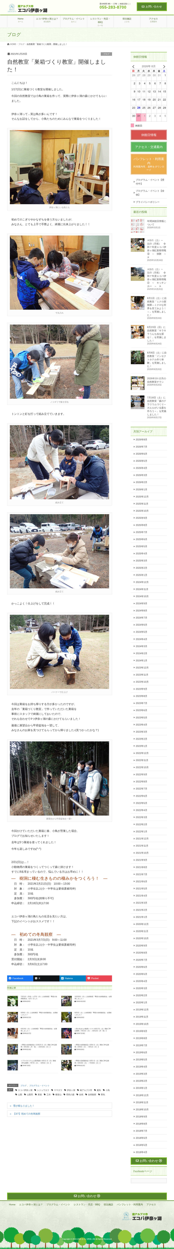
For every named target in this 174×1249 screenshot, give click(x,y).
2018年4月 (141, 1152)
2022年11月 (142, 760)
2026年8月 (141, 439)
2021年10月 (142, 852)
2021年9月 (141, 860)
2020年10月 (142, 938)
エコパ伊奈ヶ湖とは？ (31, 1204)
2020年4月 (141, 981)
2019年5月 (141, 1059)
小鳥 (108, 1090)
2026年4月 (141, 468)
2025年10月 (142, 510)
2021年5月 (141, 888)
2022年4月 (141, 810)
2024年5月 (141, 632)
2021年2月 (141, 910)
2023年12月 (142, 667)
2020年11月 (142, 931)
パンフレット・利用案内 (130, 1204)
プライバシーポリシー (148, 202)
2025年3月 (141, 560)
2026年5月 (141, 461)
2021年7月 (141, 874)
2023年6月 (141, 710)
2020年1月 (141, 1002)
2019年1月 (141, 1088)
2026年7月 (141, 446)
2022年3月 (141, 817)
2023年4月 (141, 724)
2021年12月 (142, 838)
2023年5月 (141, 717)
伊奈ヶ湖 (71, 1090)
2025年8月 (141, 525)
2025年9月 (141, 518)
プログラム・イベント (39, 1085)
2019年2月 (141, 1081)
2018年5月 (141, 1145)
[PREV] (134, 66)
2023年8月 (141, 696)
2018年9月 (141, 1116)
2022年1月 (141, 831)
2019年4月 (141, 1066)
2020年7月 (141, 959)
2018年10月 (142, 1109)
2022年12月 (142, 753)
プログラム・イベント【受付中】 (150, 181)
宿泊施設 (108, 1204)
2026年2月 (141, 482)
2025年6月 (141, 539)
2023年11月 (142, 674)
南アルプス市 (86, 1090)
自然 (81, 1094)
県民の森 (70, 1094)
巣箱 (40, 1094)
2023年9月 (141, 689)
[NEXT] (163, 66)
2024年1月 (141, 660)
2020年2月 (141, 995)
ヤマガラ (58, 1090)
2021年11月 (142, 845)
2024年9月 (141, 603)
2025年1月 (141, 575)
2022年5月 (141, 803)
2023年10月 (142, 681)
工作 (49, 1094)
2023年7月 (141, 703)
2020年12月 (142, 924)
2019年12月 (142, 1009)
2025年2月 (141, 568)
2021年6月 (141, 881)
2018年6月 (141, 1138)
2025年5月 (141, 546)
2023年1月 (141, 746)
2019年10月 (142, 1024)
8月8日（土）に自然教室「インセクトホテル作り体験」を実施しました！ (157, 359)
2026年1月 (141, 489)
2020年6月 (141, 967)
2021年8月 (141, 867)
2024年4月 (141, 639)
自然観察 (92, 1094)
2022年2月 (141, 824)
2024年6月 (141, 624)
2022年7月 (141, 788)
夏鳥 (99, 1090)
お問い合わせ (154, 6)
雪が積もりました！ (23, 1105)
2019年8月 (141, 1038)
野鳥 (103, 1094)
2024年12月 (142, 582)
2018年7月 (141, 1130)
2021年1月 (141, 917)
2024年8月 (141, 610)
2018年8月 (141, 1123)
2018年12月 (142, 1095)
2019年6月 (141, 1052)
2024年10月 (142, 596)
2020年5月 (141, 974)
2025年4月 (141, 553)
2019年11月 (142, 1016)
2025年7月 (141, 532)
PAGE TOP (166, 1208)
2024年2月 (141, 653)
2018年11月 (142, 1102)
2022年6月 (141, 796)
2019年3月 (141, 1073)
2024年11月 (142, 589)
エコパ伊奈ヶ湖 (25, 1090)
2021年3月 (141, 902)
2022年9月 (141, 774)
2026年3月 (141, 475)
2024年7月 (141, 617)
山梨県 (30, 1094)
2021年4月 (141, 895)
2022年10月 (142, 767)
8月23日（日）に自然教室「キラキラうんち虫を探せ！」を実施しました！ (156, 334)
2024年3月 (141, 646)
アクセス (151, 1204)
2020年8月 (141, 952)
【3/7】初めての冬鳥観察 (26, 1113)
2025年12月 (142, 496)
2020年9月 (141, 945)
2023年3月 (141, 731)
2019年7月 (141, 1045)
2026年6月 (141, 453)
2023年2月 (141, 739)
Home (12, 1204)
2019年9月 (141, 1031)
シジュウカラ (43, 1090)
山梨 (20, 1094)
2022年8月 (141, 781)
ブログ (106, 54)
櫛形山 (58, 1094)
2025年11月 (142, 503)
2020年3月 (141, 988)
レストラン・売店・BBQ (87, 1204)
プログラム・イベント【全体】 (150, 192)
